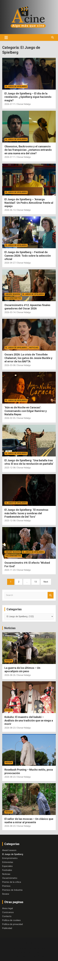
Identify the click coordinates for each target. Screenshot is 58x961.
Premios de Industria (12, 890)
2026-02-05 (9, 418)
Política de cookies (11, 920)
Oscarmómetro (13, 298)
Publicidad (7, 928)
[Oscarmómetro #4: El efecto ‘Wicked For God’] (29, 543)
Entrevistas (7, 862)
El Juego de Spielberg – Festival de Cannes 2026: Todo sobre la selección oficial (27, 256)
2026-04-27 (9, 263)
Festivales (7, 870)
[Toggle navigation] (6, 37)
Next (46, 581)
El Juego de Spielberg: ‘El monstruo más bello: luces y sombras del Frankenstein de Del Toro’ (26, 513)
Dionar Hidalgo (24, 104)
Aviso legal (7, 908)
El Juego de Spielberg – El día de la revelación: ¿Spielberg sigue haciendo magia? (27, 97)
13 (35, 581)
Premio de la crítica (11, 882)
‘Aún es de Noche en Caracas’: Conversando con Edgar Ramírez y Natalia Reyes (25, 411)
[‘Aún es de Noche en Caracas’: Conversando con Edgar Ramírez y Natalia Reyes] (29, 388)
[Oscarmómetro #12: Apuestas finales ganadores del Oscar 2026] (29, 285)
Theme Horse (33, 952)
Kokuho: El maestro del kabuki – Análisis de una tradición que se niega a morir (28, 720)
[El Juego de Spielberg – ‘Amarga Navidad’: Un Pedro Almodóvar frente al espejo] (29, 179)
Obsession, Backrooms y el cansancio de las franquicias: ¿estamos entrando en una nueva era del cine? (28, 150)
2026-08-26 (9, 675)
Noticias (33, 348)
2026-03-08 (9, 365)
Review (8, 661)
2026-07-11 (9, 104)
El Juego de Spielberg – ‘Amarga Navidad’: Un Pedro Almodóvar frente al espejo (28, 203)
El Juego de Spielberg (16, 86)
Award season (12, 294)
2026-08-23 (9, 728)
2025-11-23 (9, 570)
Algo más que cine (36, 948)
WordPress (38, 956)
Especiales (7, 866)
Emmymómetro (10, 858)
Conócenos (8, 912)
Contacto (6, 916)
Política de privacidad (12, 924)
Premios (6, 886)
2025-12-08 (9, 467)
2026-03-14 (9, 312)
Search (51, 595)
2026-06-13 (9, 210)
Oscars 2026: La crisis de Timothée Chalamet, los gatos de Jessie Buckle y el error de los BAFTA (28, 358)
